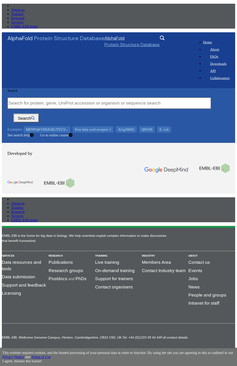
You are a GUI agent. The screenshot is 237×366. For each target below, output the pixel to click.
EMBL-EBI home (24, 26)
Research (18, 18)
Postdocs (58, 278)
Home (207, 42)
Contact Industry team (164, 270)
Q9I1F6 (147, 129)
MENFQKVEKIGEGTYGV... (47, 129)
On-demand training (115, 270)
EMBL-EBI (20, 6)
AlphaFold (132, 41)
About (214, 49)
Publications (61, 262)
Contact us (199, 262)
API (213, 71)
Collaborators (220, 78)
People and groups (207, 295)
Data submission (18, 276)
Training (17, 14)
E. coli (164, 129)
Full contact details (174, 337)
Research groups (66, 270)
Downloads (218, 64)
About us (18, 10)
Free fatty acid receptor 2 (93, 129)
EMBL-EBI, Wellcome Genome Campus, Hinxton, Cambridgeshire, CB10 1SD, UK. (62, 337)
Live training (107, 262)
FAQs (214, 56)
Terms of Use (41, 357)
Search (12, 91)
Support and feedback (24, 285)
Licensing (11, 293)
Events (195, 270)
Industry (148, 255)
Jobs (193, 278)
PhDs (81, 278)
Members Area (156, 262)
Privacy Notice (13, 357)
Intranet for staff (203, 303)
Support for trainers (114, 278)
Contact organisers (114, 287)
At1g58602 (126, 129)
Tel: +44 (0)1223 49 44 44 (141, 337)
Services (17, 22)
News (194, 287)
